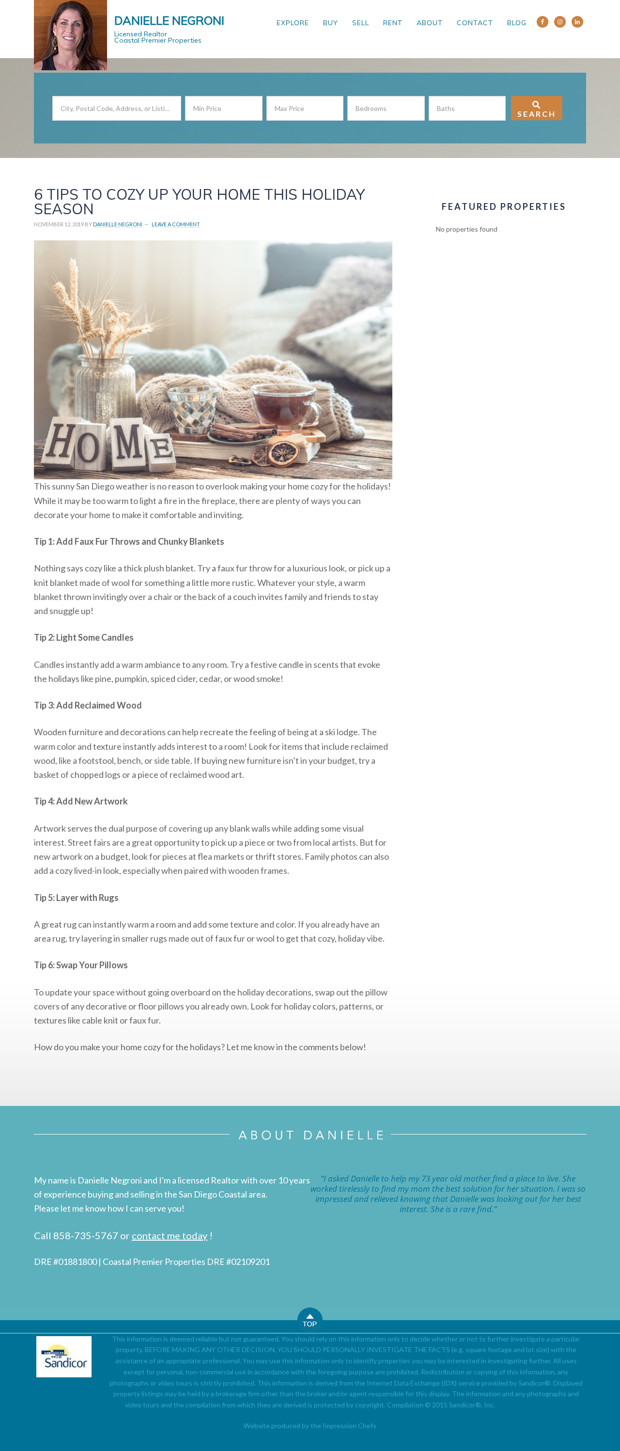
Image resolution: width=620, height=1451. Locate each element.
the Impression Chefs (343, 1425)
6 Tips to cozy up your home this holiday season (199, 201)
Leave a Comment (176, 224)
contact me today (169, 1235)
